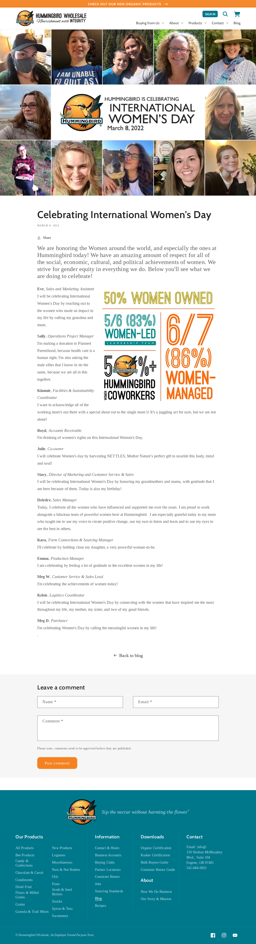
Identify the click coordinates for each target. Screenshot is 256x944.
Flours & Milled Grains (27, 895)
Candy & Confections (24, 863)
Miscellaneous (62, 862)
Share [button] (47, 238)
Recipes (100, 906)
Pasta (56, 884)
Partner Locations (107, 870)
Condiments (24, 880)
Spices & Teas (62, 909)
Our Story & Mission (156, 899)
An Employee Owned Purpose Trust (72, 935)
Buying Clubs (104, 862)
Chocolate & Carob (29, 873)
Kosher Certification (155, 855)
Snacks (57, 901)
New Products (62, 848)
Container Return (107, 877)
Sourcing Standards (109, 891)
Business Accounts (108, 855)
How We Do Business (156, 892)
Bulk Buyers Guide (154, 862)
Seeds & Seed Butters (62, 892)
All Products (25, 848)
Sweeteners (60, 916)
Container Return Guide (158, 870)
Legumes (58, 855)
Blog (98, 898)
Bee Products (25, 855)
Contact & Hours (107, 848)
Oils (55, 877)
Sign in (211, 14)
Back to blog (131, 655)
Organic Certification (156, 848)
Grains (20, 904)
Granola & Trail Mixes (32, 912)
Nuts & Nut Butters (66, 870)
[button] (149, 24)
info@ (201, 847)
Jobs (98, 884)
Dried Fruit (24, 887)
